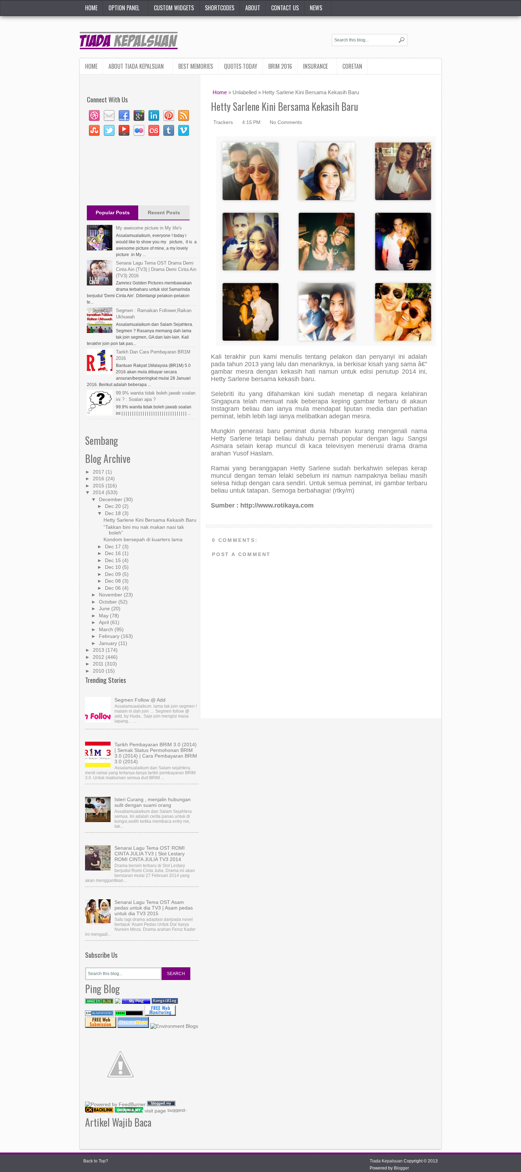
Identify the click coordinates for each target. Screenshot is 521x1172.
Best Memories (195, 66)
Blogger (401, 1168)
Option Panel (123, 8)
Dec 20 (113, 506)
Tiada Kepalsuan (386, 1161)
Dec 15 (113, 560)
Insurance (315, 66)
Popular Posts (113, 212)
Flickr (139, 130)
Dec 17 (113, 546)
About (252, 8)
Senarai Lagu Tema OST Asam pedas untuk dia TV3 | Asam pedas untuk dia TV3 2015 (153, 907)
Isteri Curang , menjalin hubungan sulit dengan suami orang (152, 802)
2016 (99, 478)
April (104, 622)
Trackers (223, 122)
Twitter (109, 130)
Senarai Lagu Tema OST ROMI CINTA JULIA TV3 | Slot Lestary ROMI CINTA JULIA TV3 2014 (149, 853)
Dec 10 (113, 567)
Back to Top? (95, 1161)
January (108, 643)
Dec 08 (113, 581)
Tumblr (168, 130)
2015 (99, 485)
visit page (155, 1111)
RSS (183, 115)
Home (91, 8)
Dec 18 (113, 513)
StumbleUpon (94, 130)
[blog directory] (174, 1026)
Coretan (352, 66)
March (106, 629)
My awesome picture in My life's (149, 228)
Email (109, 115)
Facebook (124, 115)
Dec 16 (113, 553)
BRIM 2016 (280, 66)
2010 (99, 671)
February (110, 636)
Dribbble (94, 115)
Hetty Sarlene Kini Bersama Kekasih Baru (149, 520)
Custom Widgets (174, 8)
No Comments (286, 122)
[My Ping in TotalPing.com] (136, 1002)
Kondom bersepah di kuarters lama (143, 539)
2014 (99, 492)
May (104, 615)
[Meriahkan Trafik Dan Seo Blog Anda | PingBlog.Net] (120, 1098)
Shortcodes (219, 8)
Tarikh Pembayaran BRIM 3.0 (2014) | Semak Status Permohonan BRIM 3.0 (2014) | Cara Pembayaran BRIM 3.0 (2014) (155, 753)
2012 (99, 657)
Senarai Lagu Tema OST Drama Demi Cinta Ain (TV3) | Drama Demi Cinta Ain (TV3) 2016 (156, 269)
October (108, 602)
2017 (99, 472)
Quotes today (240, 66)
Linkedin (153, 115)
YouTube (124, 130)
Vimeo (183, 130)
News (316, 8)
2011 (99, 664)
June (105, 608)
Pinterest (168, 115)
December (111, 499)
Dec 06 (113, 588)
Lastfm (153, 130)
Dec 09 (113, 574)
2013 (99, 650)
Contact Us (285, 8)
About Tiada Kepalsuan (136, 66)
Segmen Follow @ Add (140, 700)
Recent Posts (164, 212)
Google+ (139, 115)
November (111, 595)
